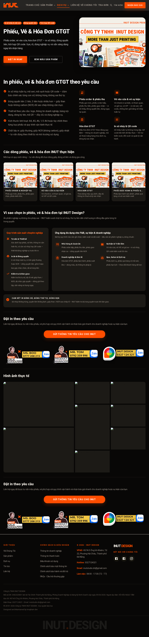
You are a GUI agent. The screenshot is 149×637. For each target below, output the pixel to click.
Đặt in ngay (15, 59)
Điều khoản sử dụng (49, 561)
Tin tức (6, 566)
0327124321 (91, 562)
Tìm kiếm (118, 5)
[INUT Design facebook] (116, 558)
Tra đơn (103, 5)
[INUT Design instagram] (131, 558)
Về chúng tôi (89, 5)
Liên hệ (75, 5)
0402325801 (17, 595)
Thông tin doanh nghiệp (51, 551)
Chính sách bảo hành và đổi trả (54, 571)
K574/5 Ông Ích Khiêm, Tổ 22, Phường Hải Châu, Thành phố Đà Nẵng (92, 553)
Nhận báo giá (135, 5)
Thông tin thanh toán (49, 556)
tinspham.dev (32, 610)
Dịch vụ (61, 5)
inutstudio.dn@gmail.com (95, 568)
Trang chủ (32, 5)
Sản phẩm (8, 556)
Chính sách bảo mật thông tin (53, 566)
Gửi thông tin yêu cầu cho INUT (74, 334)
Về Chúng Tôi (9, 551)
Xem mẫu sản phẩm (46, 59)
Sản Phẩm (46, 5)
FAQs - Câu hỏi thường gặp (52, 576)
